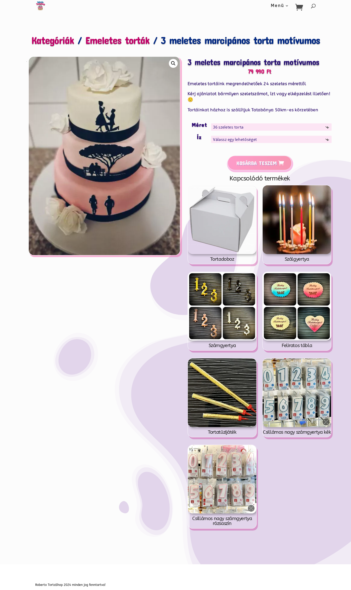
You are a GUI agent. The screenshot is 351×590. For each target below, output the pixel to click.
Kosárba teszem (256, 163)
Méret (199, 124)
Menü (277, 6)
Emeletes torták (117, 40)
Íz (199, 137)
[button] (173, 63)
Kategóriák (52, 40)
